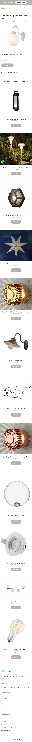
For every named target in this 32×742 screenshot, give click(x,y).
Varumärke (12, 54)
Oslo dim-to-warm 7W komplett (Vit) (16, 563)
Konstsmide (19, 54)
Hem (2, 21)
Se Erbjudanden (21, 2)
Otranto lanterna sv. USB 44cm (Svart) (16, 119)
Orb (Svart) (16, 601)
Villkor (3, 724)
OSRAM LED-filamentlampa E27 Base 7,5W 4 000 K (16, 650)
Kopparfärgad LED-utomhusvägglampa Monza (16, 457)
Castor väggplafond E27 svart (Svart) (16, 215)
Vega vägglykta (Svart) (16, 360)
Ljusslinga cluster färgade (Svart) (16, 408)
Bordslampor (5, 702)
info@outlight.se (6, 692)
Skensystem (4, 705)
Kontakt (3, 721)
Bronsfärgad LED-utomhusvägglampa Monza (16, 312)
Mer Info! (7, 65)
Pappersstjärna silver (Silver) (16, 264)
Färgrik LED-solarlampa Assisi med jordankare (16, 167)
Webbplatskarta (5, 730)
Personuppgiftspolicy (7, 727)
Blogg (3, 718)
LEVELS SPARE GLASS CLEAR (16, 515)
